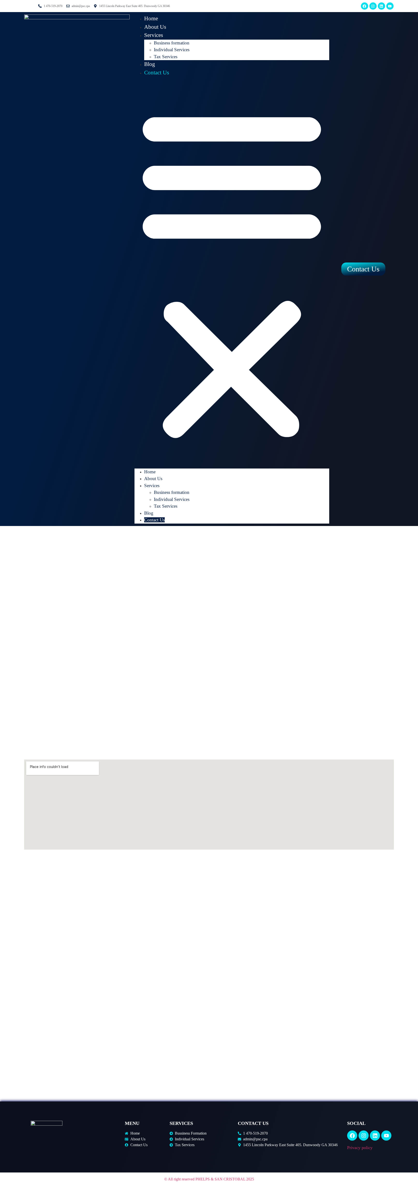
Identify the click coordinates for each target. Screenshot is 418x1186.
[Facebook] (364, 6)
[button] (231, 273)
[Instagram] (373, 6)
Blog (149, 64)
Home (151, 18)
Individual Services (171, 49)
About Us (155, 27)
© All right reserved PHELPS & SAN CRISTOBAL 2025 (209, 1179)
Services (153, 35)
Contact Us (156, 73)
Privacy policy (360, 1147)
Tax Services (165, 56)
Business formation (171, 42)
